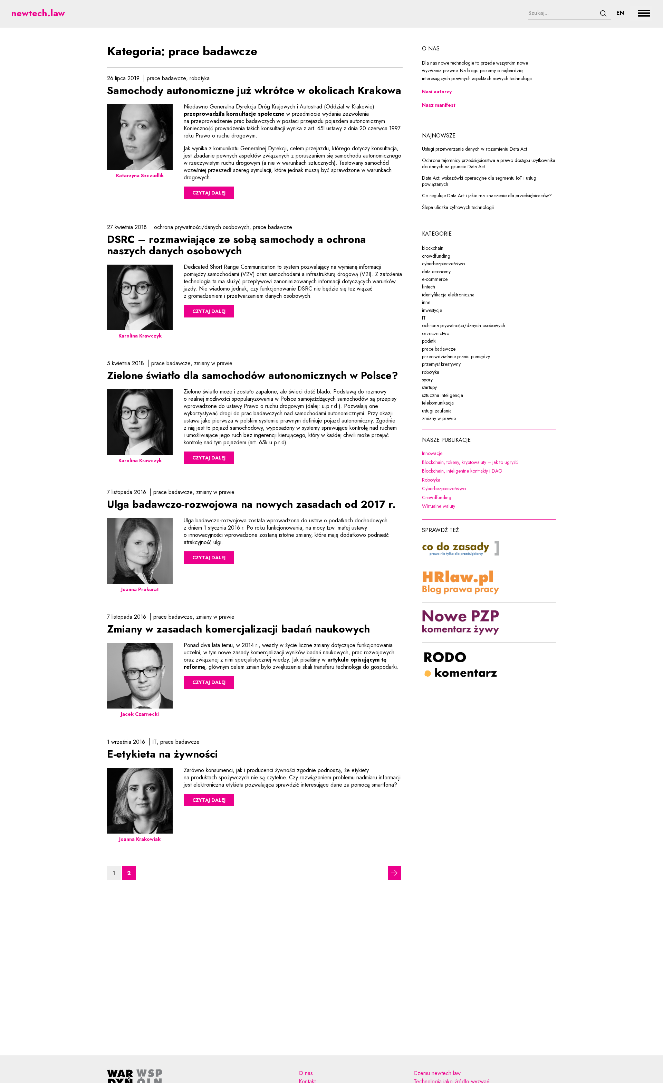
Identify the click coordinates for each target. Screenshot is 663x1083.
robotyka (200, 78)
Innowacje (477, 453)
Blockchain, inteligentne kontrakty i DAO (489, 471)
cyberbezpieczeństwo (443, 263)
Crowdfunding (481, 498)
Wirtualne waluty (483, 506)
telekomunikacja (438, 402)
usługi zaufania (437, 410)
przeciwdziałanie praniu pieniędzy (456, 356)
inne (426, 302)
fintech (428, 286)
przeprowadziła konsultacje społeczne (234, 114)
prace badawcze (166, 78)
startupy (429, 387)
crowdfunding (436, 256)
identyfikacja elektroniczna (448, 294)
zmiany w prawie (213, 363)
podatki (429, 341)
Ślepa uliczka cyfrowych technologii (458, 208)
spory (427, 379)
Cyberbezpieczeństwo (488, 489)
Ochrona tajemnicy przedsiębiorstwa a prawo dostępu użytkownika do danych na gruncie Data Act (488, 164)
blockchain (432, 248)
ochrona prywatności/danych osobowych (201, 227)
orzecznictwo (435, 333)
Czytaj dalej (208, 192)
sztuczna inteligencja (442, 395)
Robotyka (476, 480)
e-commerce (435, 279)
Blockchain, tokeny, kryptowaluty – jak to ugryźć (489, 462)
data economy (436, 271)
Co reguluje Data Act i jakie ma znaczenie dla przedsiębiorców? (487, 196)
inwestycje (432, 310)
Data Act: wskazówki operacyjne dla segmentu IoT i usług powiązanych (479, 181)
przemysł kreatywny (441, 364)
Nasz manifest (438, 105)
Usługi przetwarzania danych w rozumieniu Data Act (474, 149)
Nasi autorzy (437, 91)
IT (154, 741)
